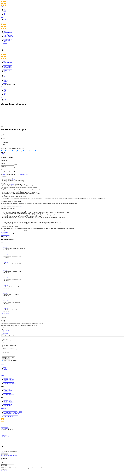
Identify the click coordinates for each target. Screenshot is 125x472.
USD (4, 9)
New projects (6, 34)
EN (4, 75)
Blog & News (6, 40)
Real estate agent (7, 400)
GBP (4, 13)
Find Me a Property (5, 235)
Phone (3, 347)
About (4, 31)
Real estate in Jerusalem (8, 380)
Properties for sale (7, 32)
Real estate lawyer (7, 404)
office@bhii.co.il (4, 333)
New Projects (6, 389)
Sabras (2, 452)
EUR (4, 10)
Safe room (26, 151)
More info (5, 247)
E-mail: (2, 332)
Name (3, 338)
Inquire (2, 153)
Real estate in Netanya (8, 382)
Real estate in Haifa (7, 378)
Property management (8, 36)
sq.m (4, 19)
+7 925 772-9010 (5, 436)
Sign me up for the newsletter (10, 360)
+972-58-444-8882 (5, 330)
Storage (20, 151)
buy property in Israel (25, 174)
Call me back (4, 465)
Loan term (3, 163)
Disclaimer (5, 369)
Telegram (8, 455)
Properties (5, 80)
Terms (4, 368)
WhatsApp (3, 455)
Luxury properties (7, 390)
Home (4, 79)
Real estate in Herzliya (8, 379)
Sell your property (7, 37)
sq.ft (4, 20)
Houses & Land (7, 393)
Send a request (4, 454)
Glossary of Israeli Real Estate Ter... (11, 413)
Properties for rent (7, 35)
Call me (12, 455)
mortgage (14, 179)
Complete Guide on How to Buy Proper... (13, 412)
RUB (4, 12)
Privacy (5, 367)
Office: (2, 334)
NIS (4, 14)
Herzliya (5, 83)
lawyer (12, 189)
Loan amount (4, 160)
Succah (32, 151)
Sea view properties (7, 391)
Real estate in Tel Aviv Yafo (9, 383)
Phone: (2, 329)
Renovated (8, 151)
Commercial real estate (8, 394)
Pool (37, 151)
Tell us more (4, 351)
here (4, 174)
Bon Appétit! (3, 469)
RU (4, 76)
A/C (3, 151)
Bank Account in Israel (8, 416)
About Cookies (4, 470)
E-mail (3, 342)
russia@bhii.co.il (4, 435)
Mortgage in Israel (7, 39)
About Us (2, 364)
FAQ (4, 41)
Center (5, 81)
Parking (15, 151)
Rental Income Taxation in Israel (10, 415)
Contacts (5, 43)
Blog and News (3, 408)
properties (12, 184)
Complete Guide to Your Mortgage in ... (12, 411)
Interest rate (3, 166)
